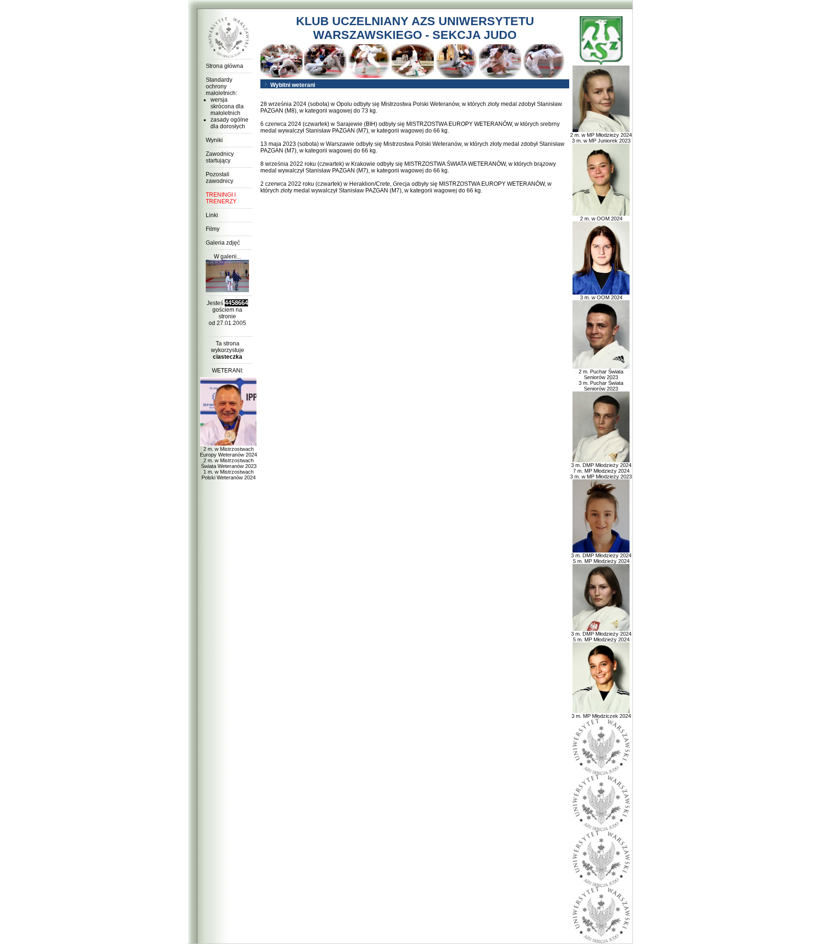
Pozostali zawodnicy (219, 177)
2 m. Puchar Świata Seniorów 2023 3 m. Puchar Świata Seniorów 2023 (601, 380)
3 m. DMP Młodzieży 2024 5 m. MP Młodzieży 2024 (601, 558)
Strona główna (224, 66)
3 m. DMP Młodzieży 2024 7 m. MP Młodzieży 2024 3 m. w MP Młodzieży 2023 (601, 470)
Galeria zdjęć (223, 242)
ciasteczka (227, 356)
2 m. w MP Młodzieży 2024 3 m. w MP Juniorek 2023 (601, 137)
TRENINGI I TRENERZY (221, 198)
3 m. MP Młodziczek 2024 (601, 716)
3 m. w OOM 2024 (601, 297)
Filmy (213, 229)
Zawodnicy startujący (220, 157)
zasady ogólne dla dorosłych (229, 123)
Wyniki (214, 140)
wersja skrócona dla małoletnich (227, 106)
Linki (212, 215)
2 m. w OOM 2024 (601, 218)
